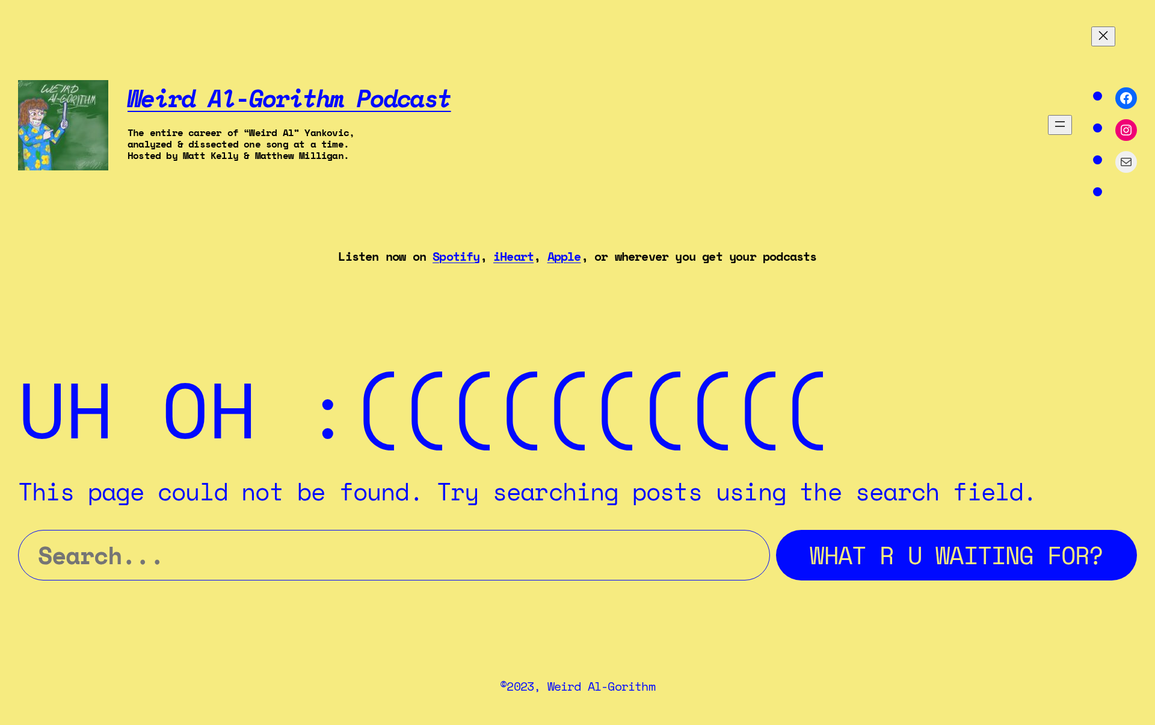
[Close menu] (1103, 36)
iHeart (513, 256)
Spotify (456, 256)
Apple (564, 256)
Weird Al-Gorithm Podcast (289, 98)
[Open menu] (1060, 125)
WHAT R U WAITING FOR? (956, 555)
